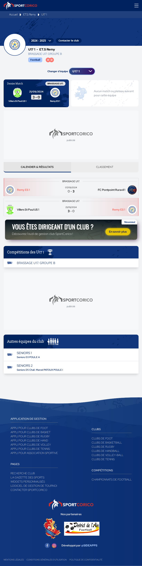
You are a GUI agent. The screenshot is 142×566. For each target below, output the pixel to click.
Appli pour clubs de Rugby (30, 436)
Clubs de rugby (103, 447)
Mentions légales (14, 559)
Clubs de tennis (103, 459)
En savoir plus (118, 231)
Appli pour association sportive (34, 453)
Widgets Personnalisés (28, 481)
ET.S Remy (29, 14)
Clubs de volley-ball (107, 455)
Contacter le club (69, 40)
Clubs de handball (105, 451)
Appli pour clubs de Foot (29, 428)
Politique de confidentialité (85, 559)
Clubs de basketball (107, 442)
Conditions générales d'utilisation (46, 559)
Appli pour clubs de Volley (31, 444)
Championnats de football (112, 479)
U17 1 (44, 14)
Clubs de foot (102, 438)
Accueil (13, 14)
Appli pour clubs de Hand (29, 440)
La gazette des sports (27, 477)
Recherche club (23, 473)
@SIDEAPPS (89, 545)
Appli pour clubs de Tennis (30, 449)
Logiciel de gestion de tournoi (34, 486)
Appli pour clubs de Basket (31, 432)
